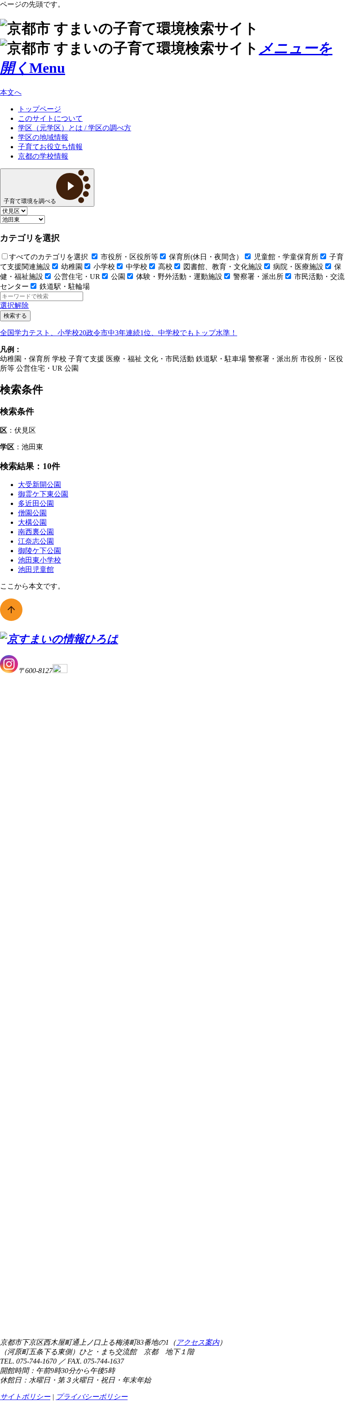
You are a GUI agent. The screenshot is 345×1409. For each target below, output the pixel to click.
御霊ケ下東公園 (43, 494)
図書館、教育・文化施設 (221, 266)
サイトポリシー (25, 1396)
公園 (117, 276)
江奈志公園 (36, 541)
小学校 (103, 266)
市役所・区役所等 (128, 257)
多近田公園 (36, 503)
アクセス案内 (197, 1342)
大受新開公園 (39, 484)
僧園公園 (32, 513)
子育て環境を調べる (30, 201)
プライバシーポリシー (92, 1396)
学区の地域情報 (43, 137)
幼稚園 (71, 266)
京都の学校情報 (43, 156)
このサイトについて (50, 118)
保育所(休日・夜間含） (205, 257)
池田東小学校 (39, 560)
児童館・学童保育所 (285, 257)
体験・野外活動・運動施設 (178, 276)
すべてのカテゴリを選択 (48, 257)
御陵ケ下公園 (39, 550)
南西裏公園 (36, 532)
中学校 (135, 266)
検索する (15, 315)
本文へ (11, 92)
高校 (164, 266)
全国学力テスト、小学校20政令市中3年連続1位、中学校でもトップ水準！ (118, 333)
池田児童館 (36, 569)
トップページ (39, 109)
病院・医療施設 (297, 266)
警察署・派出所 (257, 276)
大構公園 (32, 522)
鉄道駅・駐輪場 (64, 286)
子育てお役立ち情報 (50, 147)
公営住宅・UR (76, 276)
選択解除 (14, 305)
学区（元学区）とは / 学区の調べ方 (74, 128)
